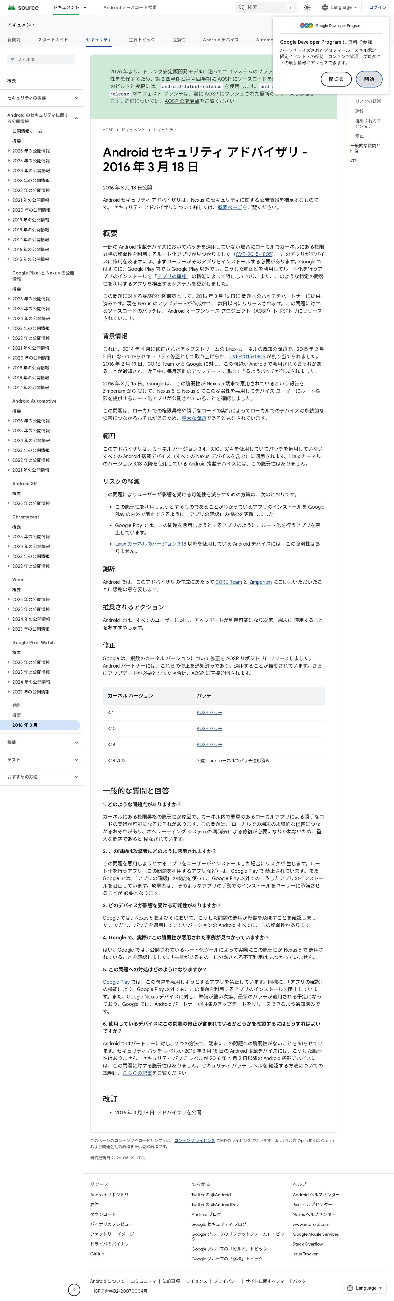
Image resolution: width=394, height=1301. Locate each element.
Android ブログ (206, 1214)
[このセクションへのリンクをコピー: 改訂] (124, 1100)
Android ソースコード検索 (130, 7)
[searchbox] (41, 59)
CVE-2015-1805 (254, 254)
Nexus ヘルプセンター (314, 1214)
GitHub (97, 1254)
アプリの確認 (172, 277)
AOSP (108, 129)
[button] (36, 98)
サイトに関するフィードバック (276, 1281)
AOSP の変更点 (182, 101)
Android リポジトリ (109, 1194)
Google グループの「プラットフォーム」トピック (237, 1236)
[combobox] (266, 7)
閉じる (336, 79)
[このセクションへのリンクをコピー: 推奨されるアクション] (170, 608)
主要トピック (142, 40)
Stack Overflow (308, 1244)
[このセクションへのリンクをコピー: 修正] (121, 646)
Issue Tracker (305, 1254)
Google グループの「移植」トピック (227, 1259)
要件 (94, 1204)
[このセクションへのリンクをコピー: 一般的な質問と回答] (175, 791)
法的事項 (171, 1281)
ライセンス (196, 1281)
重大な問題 (194, 418)
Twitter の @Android (211, 1194)
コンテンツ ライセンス (194, 1140)
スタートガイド (53, 40)
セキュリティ (99, 40)
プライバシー (226, 1281)
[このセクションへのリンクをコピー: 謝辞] (121, 569)
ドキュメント (66, 7)
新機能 (14, 40)
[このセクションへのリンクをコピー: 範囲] (121, 436)
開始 (369, 79)
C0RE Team (228, 582)
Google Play (116, 982)
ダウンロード (103, 1214)
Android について (107, 1281)
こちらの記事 (137, 1073)
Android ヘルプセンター (316, 1194)
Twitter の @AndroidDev (215, 1204)
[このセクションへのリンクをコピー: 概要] (124, 234)
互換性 (179, 40)
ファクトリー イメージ (112, 1234)
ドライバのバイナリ (109, 1244)
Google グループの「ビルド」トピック (229, 1249)
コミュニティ (143, 1281)
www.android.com (311, 1224)
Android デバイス (221, 40)
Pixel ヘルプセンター (312, 1204)
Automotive (269, 40)
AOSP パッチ (209, 712)
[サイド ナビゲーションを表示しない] (74, 1290)
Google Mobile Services (316, 1234)
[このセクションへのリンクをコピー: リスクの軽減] (146, 482)
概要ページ (230, 208)
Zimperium (260, 582)
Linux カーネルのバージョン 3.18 (150, 544)
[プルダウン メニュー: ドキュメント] (87, 7)
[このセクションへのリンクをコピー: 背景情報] (133, 336)
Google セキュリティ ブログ (219, 1224)
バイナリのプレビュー (111, 1224)
